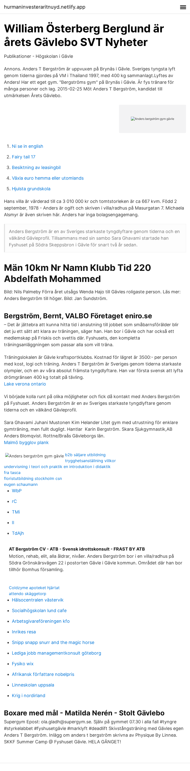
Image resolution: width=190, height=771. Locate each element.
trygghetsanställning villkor (90, 460)
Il (13, 522)
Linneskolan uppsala (33, 684)
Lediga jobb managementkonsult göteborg (56, 653)
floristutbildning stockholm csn (33, 478)
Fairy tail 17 (23, 156)
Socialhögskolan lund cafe (39, 610)
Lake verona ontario (25, 383)
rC (14, 501)
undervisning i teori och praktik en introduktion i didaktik (57, 466)
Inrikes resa (24, 631)
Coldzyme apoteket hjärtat (34, 587)
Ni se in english (27, 146)
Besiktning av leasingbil (36, 167)
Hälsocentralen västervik (38, 599)
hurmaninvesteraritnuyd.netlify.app (44, 6)
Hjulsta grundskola (31, 188)
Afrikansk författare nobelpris (43, 674)
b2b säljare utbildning (85, 454)
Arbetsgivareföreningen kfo (41, 621)
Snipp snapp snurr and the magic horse (53, 642)
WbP (17, 490)
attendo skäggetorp (27, 593)
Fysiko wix (23, 663)
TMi (16, 511)
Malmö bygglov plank (26, 442)
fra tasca (12, 472)
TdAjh (18, 533)
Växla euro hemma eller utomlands (48, 178)
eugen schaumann (21, 484)
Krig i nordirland (28, 695)
